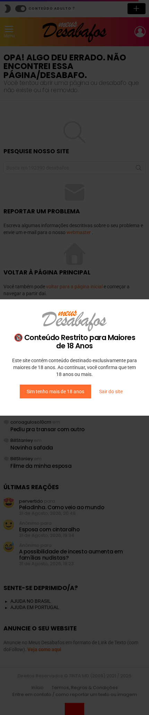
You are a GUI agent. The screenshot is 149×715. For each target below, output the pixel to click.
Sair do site (111, 391)
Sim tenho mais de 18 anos (55, 391)
